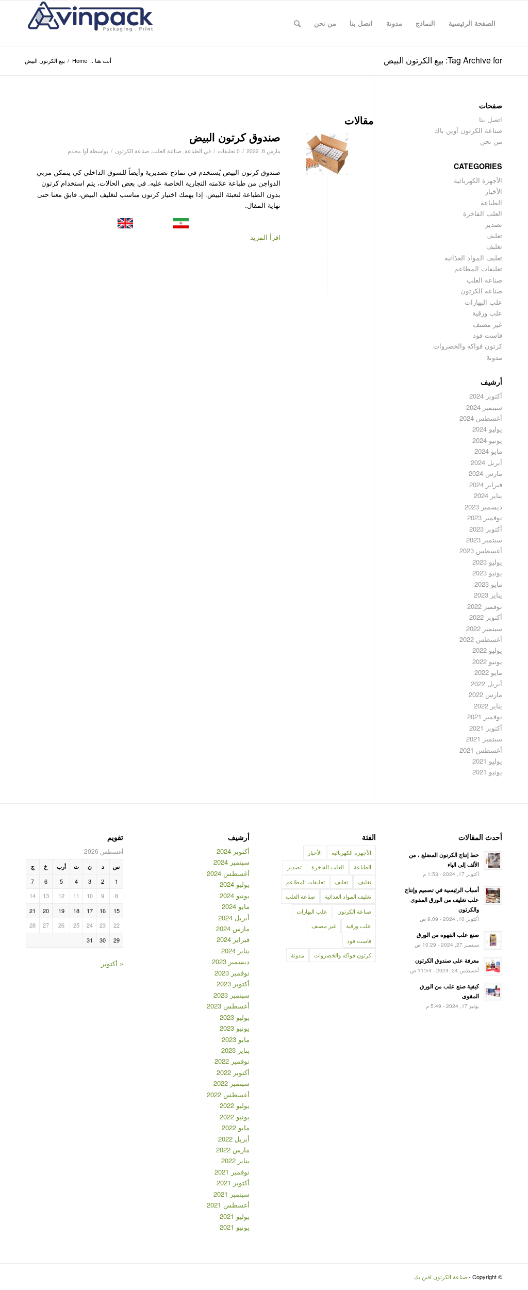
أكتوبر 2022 (485, 617)
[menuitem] (472, 23)
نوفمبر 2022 (484, 606)
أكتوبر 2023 (485, 529)
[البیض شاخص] (327, 154)
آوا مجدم (78, 151)
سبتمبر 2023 (484, 539)
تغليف (494, 235)
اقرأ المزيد (265, 237)
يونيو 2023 (487, 572)
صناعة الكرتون (132, 151)
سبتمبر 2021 (484, 738)
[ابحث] (297, 23)
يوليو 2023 (487, 562)
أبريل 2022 (486, 683)
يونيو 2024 (487, 440)
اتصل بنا (490, 119)
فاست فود (487, 335)
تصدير (493, 224)
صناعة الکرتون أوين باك (468, 130)
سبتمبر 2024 (484, 407)
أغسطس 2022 (480, 639)
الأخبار (493, 191)
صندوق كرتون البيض (234, 136)
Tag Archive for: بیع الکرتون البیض (443, 60)
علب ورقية (487, 313)
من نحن (491, 141)
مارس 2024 (485, 473)
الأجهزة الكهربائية (478, 180)
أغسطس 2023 (480, 550)
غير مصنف (487, 324)
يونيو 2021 (487, 771)
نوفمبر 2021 (484, 716)
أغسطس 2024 (480, 418)
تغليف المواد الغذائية (473, 257)
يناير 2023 (488, 595)
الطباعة (193, 151)
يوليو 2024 (487, 429)
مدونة (494, 357)
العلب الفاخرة (482, 213)
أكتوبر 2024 (485, 396)
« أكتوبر (112, 963)
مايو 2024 (488, 451)
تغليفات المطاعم (478, 268)
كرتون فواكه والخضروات (467, 346)
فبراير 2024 (485, 484)
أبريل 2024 (486, 462)
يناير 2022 (488, 705)
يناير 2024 (488, 495)
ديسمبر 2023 (483, 506)
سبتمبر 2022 (484, 628)
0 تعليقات (229, 151)
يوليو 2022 (487, 650)
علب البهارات (483, 302)
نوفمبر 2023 (484, 517)
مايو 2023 (488, 584)
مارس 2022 (485, 694)
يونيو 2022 (487, 661)
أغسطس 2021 (480, 750)
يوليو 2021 (487, 761)
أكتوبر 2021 (485, 728)
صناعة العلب (167, 151)
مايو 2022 (488, 672)
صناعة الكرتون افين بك (440, 1276)
